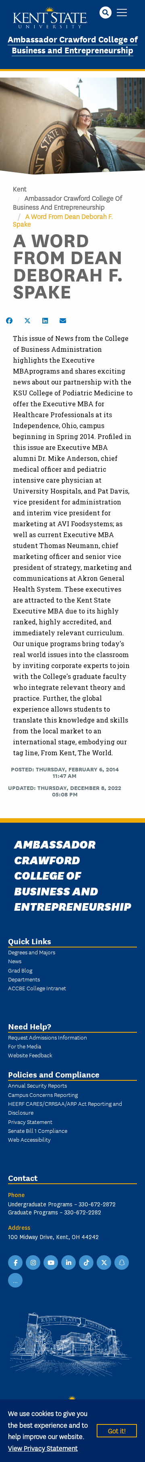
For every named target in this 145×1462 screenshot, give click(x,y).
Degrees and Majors (31, 951)
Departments (24, 979)
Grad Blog (20, 970)
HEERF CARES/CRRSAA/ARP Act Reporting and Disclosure (65, 1108)
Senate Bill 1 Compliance (37, 1130)
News (14, 960)
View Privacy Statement (43, 1448)
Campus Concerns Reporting (43, 1094)
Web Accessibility (29, 1139)
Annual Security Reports (37, 1085)
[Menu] (122, 13)
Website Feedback (30, 1054)
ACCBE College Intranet (37, 987)
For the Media (24, 1046)
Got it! (117, 1430)
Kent (20, 188)
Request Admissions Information (47, 1037)
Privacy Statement (30, 1121)
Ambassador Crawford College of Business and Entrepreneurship (72, 44)
